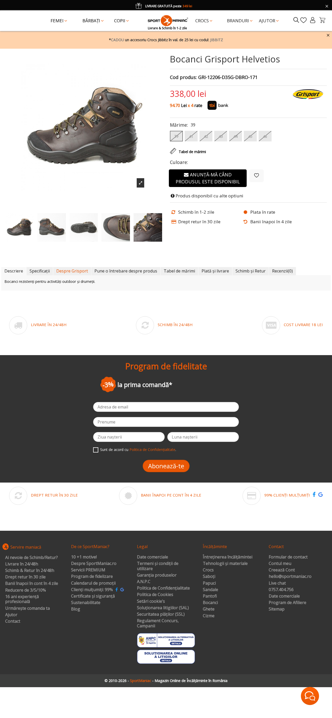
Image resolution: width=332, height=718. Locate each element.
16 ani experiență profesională (22, 599)
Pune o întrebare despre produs (125, 271)
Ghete (209, 609)
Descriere (13, 271)
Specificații (40, 271)
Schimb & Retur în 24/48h (29, 570)
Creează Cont (282, 570)
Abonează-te (166, 466)
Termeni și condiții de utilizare (157, 566)
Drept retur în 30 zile (25, 577)
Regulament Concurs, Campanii (158, 623)
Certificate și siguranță (93, 596)
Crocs (208, 570)
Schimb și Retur (251, 271)
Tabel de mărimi (179, 271)
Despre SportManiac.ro (93, 563)
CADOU (117, 39)
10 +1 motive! (84, 557)
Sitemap (277, 609)
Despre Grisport (72, 271)
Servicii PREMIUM (88, 570)
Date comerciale (152, 557)
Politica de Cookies (155, 594)
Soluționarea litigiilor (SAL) (163, 608)
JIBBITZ (216, 39)
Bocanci (210, 602)
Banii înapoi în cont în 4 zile (31, 583)
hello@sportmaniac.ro (290, 576)
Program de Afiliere (287, 602)
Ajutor (11, 615)
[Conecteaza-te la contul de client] (313, 20)
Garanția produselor (157, 575)
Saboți (209, 576)
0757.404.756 (281, 589)
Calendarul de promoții (93, 583)
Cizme (209, 616)
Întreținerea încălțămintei (227, 557)
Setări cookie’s (151, 601)
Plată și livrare (215, 271)
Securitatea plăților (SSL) (161, 614)
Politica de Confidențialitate (152, 449)
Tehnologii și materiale (225, 563)
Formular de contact (288, 557)
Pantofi (210, 596)
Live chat (277, 583)
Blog (75, 609)
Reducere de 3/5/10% (25, 590)
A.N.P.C (143, 581)
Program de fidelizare (92, 576)
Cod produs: (183, 77)
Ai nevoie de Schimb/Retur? (31, 557)
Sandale (210, 589)
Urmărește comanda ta (27, 608)
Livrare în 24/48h (21, 564)
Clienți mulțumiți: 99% (92, 589)
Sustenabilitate (85, 602)
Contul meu (280, 563)
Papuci (209, 583)
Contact (12, 621)
